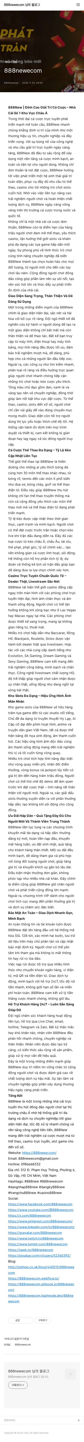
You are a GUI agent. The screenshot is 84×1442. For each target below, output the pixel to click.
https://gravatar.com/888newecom (35, 1233)
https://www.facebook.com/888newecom (40, 1204)
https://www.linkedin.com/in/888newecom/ (41, 1227)
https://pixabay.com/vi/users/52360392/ (39, 1255)
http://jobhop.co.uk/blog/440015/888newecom (41, 1270)
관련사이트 (9, 1420)
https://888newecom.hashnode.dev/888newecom (40, 1298)
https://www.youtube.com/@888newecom (40, 1210)
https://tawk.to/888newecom (30, 1250)
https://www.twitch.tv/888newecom (35, 1238)
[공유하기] (23, 1320)
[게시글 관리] (28, 1320)
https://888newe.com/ (39, 1153)
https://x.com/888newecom (29, 1215)
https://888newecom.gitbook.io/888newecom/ (41, 1287)
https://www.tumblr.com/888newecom (37, 1244)
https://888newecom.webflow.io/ (33, 1278)
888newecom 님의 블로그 (22, 5)
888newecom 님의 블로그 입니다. (28, 1376)
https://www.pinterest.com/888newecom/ (40, 1221)
